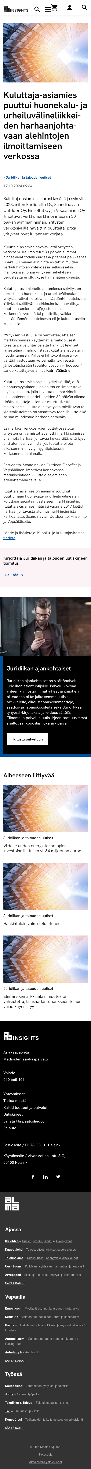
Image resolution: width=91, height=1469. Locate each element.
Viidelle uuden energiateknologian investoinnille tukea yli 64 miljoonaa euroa (42, 848)
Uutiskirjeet (13, 1114)
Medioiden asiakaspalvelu (25, 1059)
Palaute (9, 1127)
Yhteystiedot (14, 1093)
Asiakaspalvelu (16, 1052)
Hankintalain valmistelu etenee (32, 923)
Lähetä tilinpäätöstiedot (23, 1121)
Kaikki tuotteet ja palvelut (25, 1107)
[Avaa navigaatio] (48, 9)
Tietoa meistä (14, 1100)
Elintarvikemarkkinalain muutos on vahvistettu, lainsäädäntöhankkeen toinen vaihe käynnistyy (42, 1001)
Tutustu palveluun (27, 739)
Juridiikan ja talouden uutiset (28, 177)
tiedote (9, 537)
